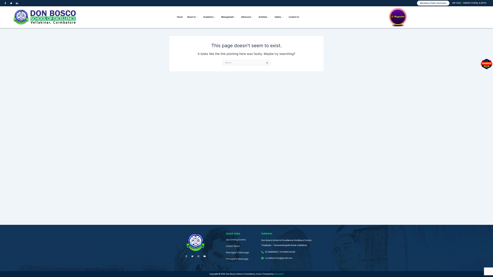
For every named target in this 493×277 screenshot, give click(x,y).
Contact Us (294, 17)
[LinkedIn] (17, 3)
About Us (191, 17)
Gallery (278, 17)
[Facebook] (5, 3)
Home (180, 17)
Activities (263, 17)
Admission (246, 17)
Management (227, 17)
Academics (208, 17)
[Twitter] (11, 3)
